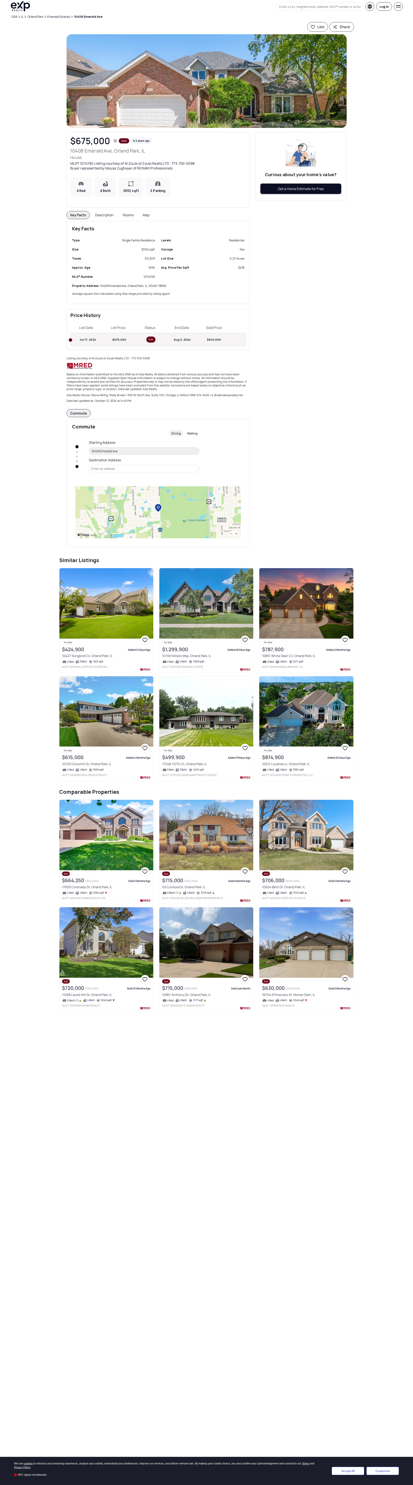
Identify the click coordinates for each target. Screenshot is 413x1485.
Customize (382, 1471)
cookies (28, 1463)
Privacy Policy (22, 1467)
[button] (207, 81)
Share (345, 26)
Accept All (348, 1471)
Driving (176, 433)
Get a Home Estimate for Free (301, 188)
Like (321, 26)
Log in (384, 7)
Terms (305, 1463)
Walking (192, 433)
